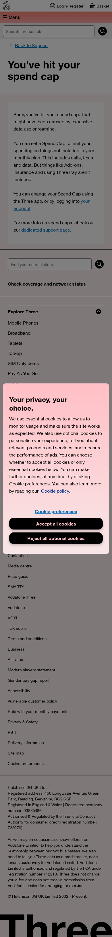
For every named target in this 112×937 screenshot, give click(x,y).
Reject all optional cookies (56, 538)
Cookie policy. (55, 490)
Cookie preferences (56, 511)
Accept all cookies (56, 523)
